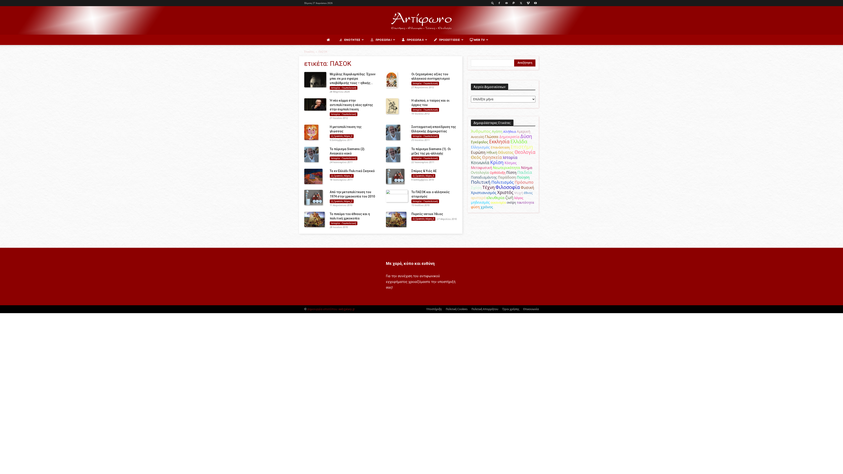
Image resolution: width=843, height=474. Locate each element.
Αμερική (523, 131)
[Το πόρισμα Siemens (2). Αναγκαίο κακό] (311, 154)
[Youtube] (535, 3)
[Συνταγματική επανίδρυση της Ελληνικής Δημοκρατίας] (393, 132)
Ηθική (491, 152)
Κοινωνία (480, 162)
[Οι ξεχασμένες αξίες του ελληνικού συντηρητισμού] (391, 80)
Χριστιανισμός (483, 192)
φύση (475, 207)
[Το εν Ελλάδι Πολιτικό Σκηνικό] (313, 176)
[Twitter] (521, 3)
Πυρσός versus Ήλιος (427, 214)
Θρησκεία (492, 157)
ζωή (509, 197)
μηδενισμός (480, 202)
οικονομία (498, 202)
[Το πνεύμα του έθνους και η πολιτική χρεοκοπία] (314, 219)
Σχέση (476, 187)
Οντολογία (480, 172)
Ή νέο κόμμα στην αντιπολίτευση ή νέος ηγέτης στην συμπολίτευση (351, 105)
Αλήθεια (509, 131)
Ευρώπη (478, 152)
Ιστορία (510, 157)
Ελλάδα (518, 141)
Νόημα (526, 167)
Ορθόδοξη (497, 172)
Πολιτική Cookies (456, 309)
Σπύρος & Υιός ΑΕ (424, 171)
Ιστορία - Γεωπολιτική (343, 87)
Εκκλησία (499, 141)
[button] (492, 3)
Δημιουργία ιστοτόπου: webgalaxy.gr (331, 309)
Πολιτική (480, 182)
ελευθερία (495, 197)
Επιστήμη (522, 147)
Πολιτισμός (502, 182)
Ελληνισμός (480, 147)
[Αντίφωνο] (421, 21)
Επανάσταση (500, 147)
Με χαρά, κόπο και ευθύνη (410, 263)
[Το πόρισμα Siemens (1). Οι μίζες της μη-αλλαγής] (393, 154)
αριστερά (478, 197)
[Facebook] (499, 3)
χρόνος (487, 207)
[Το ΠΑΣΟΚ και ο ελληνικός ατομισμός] (397, 196)
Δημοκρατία (509, 136)
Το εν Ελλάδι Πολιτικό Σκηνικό (352, 171)
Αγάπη (497, 131)
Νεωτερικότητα (506, 167)
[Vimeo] (528, 3)
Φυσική (527, 187)
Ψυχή (518, 192)
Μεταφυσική (481, 167)
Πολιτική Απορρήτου (485, 309)
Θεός (476, 157)
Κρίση (497, 162)
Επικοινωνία (531, 309)
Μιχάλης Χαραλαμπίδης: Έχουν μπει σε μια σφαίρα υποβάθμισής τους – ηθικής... (352, 78)
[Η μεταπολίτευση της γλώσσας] (311, 132)
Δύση (526, 136)
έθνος (528, 192)
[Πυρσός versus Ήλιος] (396, 219)
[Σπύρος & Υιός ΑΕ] (395, 176)
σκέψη (511, 202)
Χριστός (505, 192)
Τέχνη (488, 187)
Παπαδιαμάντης (484, 177)
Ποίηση (523, 177)
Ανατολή (477, 137)
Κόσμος (510, 162)
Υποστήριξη (434, 309)
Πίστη (511, 172)
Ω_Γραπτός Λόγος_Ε (341, 136)
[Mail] (506, 3)
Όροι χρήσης (511, 309)
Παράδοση (507, 177)
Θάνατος (506, 152)
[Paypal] (513, 3)
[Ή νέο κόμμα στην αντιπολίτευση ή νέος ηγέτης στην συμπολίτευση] (315, 104)
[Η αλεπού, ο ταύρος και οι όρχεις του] (392, 106)
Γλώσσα (491, 136)
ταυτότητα (525, 202)
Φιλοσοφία (507, 187)
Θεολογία (525, 152)
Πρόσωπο (524, 182)
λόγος (518, 198)
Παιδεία (524, 172)
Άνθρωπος (481, 131)
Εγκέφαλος (479, 142)
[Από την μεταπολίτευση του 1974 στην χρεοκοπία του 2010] (313, 197)
